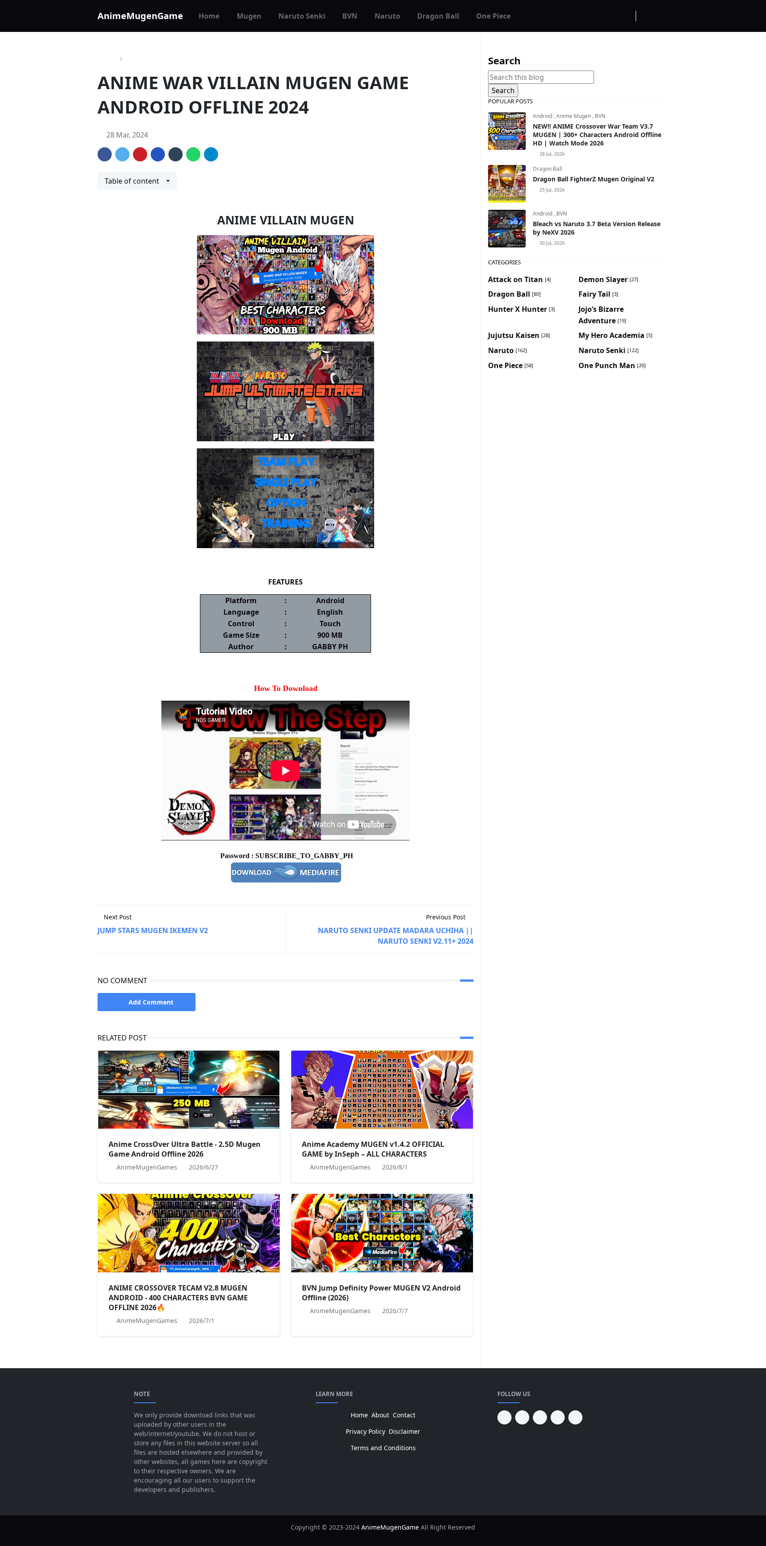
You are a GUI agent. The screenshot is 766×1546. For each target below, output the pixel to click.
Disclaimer (404, 1431)
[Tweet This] (122, 154)
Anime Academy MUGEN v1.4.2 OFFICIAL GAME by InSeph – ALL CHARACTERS (373, 1149)
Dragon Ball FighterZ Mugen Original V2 (593, 179)
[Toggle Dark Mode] (645, 15)
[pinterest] (504, 1417)
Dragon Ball (547, 169)
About (380, 1415)
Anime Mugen (574, 116)
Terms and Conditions (383, 1448)
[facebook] (598, 16)
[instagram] (613, 16)
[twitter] (558, 1417)
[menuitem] (209, 16)
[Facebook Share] (105, 154)
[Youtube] (627, 16)
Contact (404, 1415)
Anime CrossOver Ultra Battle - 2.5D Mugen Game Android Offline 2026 (185, 1149)
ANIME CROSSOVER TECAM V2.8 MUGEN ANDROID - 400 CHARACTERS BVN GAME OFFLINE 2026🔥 (178, 1297)
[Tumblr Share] (175, 154)
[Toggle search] (660, 16)
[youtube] (522, 1417)
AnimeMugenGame (140, 16)
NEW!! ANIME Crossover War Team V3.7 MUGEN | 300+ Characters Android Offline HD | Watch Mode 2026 (597, 134)
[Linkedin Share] (158, 154)
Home (359, 1415)
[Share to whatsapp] (193, 154)
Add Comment (151, 1002)
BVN (600, 116)
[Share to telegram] (211, 154)
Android (543, 116)
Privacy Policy (365, 1431)
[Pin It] (140, 154)
